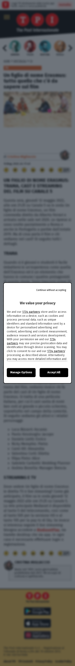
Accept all (53, 372)
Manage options (21, 372)
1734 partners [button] (31, 312)
